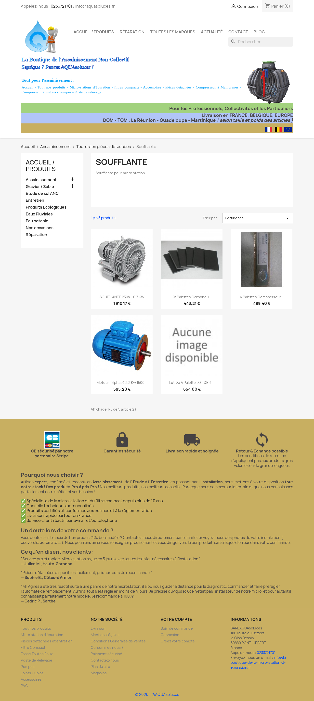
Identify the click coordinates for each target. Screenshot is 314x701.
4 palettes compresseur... (262, 297)
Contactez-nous (105, 660)
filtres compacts (126, 87)
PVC (24, 685)
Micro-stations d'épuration (90, 87)
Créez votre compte (178, 641)
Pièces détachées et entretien (47, 641)
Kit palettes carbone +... (192, 297)
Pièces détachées (178, 87)
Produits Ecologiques (46, 207)
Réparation (132, 32)
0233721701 (61, 6)
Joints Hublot (32, 673)
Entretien (35, 200)
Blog (259, 32)
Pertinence (257, 218)
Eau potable (37, 221)
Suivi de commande (177, 628)
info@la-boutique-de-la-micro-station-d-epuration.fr (259, 662)
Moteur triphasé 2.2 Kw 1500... (122, 382)
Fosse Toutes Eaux (37, 653)
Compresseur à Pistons (39, 92)
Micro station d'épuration (42, 634)
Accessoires (152, 87)
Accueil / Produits (94, 32)
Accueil (27, 87)
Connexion (170, 634)
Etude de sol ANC (42, 193)
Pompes (65, 92)
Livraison (98, 628)
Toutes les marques (172, 32)
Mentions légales (105, 634)
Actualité (212, 32)
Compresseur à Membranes (217, 87)
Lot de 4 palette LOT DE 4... (191, 382)
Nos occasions (39, 227)
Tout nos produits (51, 87)
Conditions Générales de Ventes (118, 641)
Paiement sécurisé (106, 653)
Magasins (99, 673)
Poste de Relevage (36, 660)
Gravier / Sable (40, 186)
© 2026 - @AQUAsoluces (157, 694)
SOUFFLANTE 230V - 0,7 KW (122, 297)
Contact (238, 32)
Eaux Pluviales (39, 214)
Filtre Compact (33, 647)
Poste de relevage (88, 92)
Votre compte (176, 619)
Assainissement (41, 179)
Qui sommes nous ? (107, 647)
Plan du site (100, 666)
